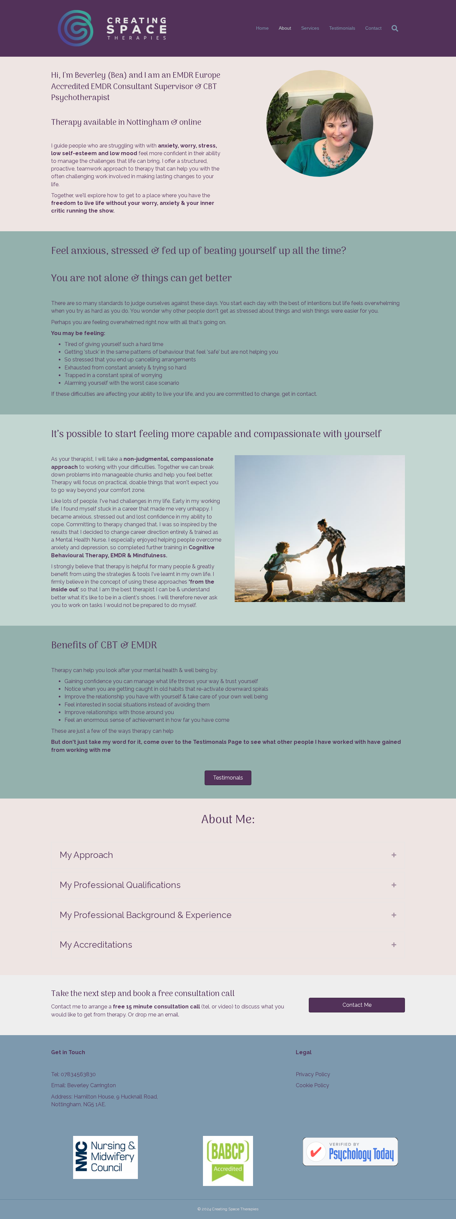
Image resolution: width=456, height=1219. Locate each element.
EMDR (118, 555)
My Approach (86, 855)
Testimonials (342, 28)
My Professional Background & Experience (146, 915)
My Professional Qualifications (120, 885)
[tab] (228, 855)
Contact (373, 28)
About (285, 28)
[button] (228, 778)
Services (310, 28)
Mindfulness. (150, 555)
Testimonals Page (217, 742)
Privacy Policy (313, 1074)
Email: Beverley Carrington (83, 1085)
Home (262, 28)
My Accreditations (96, 945)
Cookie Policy (312, 1085)
